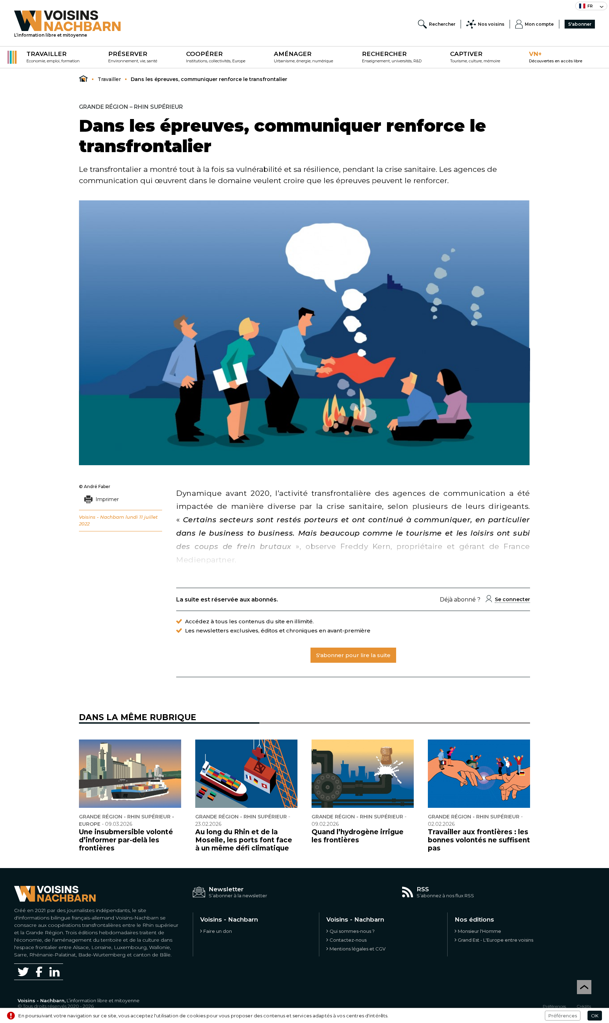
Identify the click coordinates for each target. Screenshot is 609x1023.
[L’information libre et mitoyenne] (67, 20)
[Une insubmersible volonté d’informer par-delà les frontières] (130, 774)
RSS (423, 889)
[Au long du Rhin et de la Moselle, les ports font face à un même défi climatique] (246, 774)
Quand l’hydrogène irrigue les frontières (358, 836)
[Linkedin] (54, 972)
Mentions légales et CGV (358, 949)
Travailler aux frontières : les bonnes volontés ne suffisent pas (479, 840)
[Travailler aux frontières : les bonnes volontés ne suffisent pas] (479, 774)
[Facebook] (39, 972)
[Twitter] (23, 971)
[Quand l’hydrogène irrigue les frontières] (363, 774)
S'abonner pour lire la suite (353, 655)
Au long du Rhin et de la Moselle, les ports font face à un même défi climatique (243, 840)
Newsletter (226, 889)
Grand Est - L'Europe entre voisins (495, 940)
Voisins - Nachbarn (101, 517)
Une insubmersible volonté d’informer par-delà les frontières (126, 840)
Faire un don (217, 931)
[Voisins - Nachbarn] (83, 78)
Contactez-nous (348, 940)
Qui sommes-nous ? (352, 931)
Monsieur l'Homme (479, 931)
